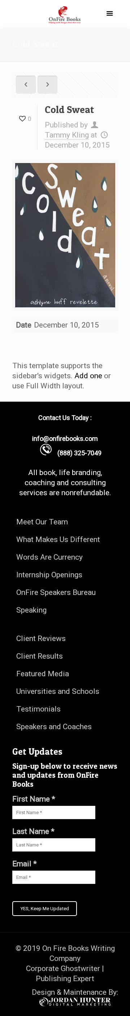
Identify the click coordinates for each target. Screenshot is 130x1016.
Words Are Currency (49, 557)
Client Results (39, 656)
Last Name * (33, 831)
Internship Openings (49, 574)
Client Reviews (41, 638)
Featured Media (42, 673)
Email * (24, 863)
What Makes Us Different (58, 539)
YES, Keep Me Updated (44, 908)
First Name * (33, 799)
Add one (88, 375)
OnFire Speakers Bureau (56, 592)
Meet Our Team (42, 522)
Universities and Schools (57, 691)
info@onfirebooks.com (65, 438)
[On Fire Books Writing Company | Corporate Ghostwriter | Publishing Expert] (65, 14)
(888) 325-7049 (76, 453)
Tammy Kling (67, 135)
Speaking (31, 610)
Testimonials (38, 709)
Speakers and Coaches (54, 726)
